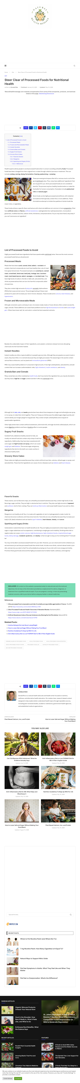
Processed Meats (14, 142)
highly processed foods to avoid (15, 644)
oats (15, 412)
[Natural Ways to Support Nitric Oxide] (12, 961)
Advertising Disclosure (46, 94)
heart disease (65, 294)
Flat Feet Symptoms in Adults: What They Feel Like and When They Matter (45, 969)
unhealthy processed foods (50, 644)
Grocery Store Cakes (15, 154)
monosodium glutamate (39, 360)
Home (6, 72)
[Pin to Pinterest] (40, 127)
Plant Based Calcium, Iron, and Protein (58, 825)
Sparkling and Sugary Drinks (20, 161)
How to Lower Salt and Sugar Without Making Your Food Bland (27, 628)
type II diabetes (37, 519)
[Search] (74, 66)
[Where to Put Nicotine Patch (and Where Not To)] (12, 942)
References (17, 164)
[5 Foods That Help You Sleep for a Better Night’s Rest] (47, 1067)
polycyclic (29, 288)
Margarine (14, 159)
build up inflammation (40, 506)
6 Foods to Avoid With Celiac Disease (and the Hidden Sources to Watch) (66, 1046)
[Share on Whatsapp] (53, 127)
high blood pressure (52, 307)
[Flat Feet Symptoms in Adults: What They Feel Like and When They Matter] (12, 971)
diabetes (17, 446)
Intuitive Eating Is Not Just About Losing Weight (22, 625)
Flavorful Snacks (16, 156)
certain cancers (25, 533)
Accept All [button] (18, 1078)
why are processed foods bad (14, 648)
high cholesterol (40, 367)
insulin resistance (51, 367)
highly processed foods (36, 641)
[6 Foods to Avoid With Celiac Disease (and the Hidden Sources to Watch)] (47, 1047)
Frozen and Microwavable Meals (18, 145)
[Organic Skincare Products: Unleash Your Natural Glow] (7, 1010)
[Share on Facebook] (31, 127)
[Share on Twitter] (35, 127)
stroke (62, 307)
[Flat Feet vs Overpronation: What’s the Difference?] (12, 981)
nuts (19, 412)
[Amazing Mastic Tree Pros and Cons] (7, 1057)
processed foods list (33, 644)
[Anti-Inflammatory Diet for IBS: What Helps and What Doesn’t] (22, 777)
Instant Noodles (14, 147)
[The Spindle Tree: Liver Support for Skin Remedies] (47, 1057)
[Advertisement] (40, 45)
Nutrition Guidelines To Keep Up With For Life (22, 631)
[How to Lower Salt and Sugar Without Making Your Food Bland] (22, 810)
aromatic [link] (36, 288)
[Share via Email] (58, 127)
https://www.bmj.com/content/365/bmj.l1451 (26, 607)
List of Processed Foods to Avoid (16, 140)
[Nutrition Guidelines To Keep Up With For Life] (58, 777)
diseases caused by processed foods (16, 641)
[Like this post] (26, 127)
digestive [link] (11, 427)
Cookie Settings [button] (8, 1078)
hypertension (9, 296)
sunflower (10, 506)
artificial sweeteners (31, 211)
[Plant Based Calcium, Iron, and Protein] (58, 810)
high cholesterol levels (50, 533)
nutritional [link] (39, 181)
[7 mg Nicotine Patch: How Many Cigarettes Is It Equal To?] (12, 951)
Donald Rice (14, 87)
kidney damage (13, 536)
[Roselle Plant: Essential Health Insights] (7, 1047)
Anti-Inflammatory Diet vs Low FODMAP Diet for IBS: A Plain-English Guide (31, 634)
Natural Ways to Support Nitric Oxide (34, 958)
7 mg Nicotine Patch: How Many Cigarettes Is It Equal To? (41, 949)
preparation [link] (68, 208)
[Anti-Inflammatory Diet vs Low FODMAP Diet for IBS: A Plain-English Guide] (58, 744)
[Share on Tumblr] (44, 127)
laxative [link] (30, 427)
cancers (58, 294)
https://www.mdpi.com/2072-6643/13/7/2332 (22, 612)
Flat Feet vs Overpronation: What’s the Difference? (39, 978)
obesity (62, 367)
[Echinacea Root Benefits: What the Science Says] (7, 1030)
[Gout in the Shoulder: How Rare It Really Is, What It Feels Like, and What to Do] (7, 1020)
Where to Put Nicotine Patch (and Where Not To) (38, 939)
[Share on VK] (49, 127)
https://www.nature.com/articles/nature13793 (22, 618)
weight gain (8, 446)
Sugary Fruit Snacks (15, 152)
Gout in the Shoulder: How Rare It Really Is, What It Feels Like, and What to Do (26, 1019)
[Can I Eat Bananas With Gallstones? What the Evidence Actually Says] (22, 744)
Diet (13, 72)
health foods (33, 376)
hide (21, 136)
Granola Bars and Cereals (16, 149)
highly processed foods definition (56, 641)
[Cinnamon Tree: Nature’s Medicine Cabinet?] (7, 1067)
